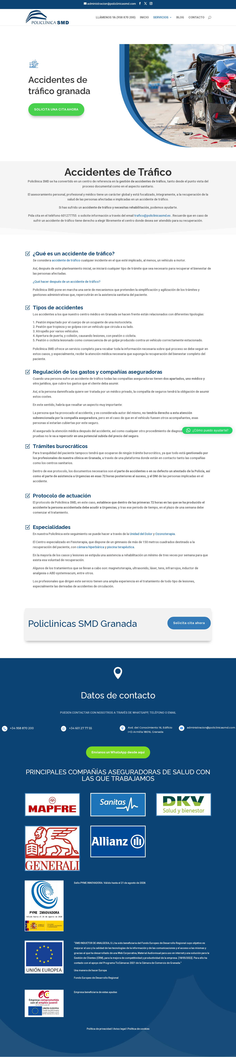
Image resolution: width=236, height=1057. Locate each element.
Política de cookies (138, 1028)
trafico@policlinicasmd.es (152, 215)
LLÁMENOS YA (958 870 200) (115, 17)
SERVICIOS (160, 17)
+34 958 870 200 (22, 728)
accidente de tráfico (66, 260)
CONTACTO (196, 17)
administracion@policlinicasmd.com (211, 727)
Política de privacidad (99, 1028)
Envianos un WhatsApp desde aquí (118, 752)
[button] (207, 430)
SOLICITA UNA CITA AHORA (56, 109)
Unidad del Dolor (141, 534)
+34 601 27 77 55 (80, 728)
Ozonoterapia (165, 534)
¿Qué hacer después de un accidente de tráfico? (66, 281)
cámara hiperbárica (90, 547)
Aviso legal (119, 1028)
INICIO (144, 17)
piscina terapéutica (120, 547)
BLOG (180, 17)
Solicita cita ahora (189, 623)
